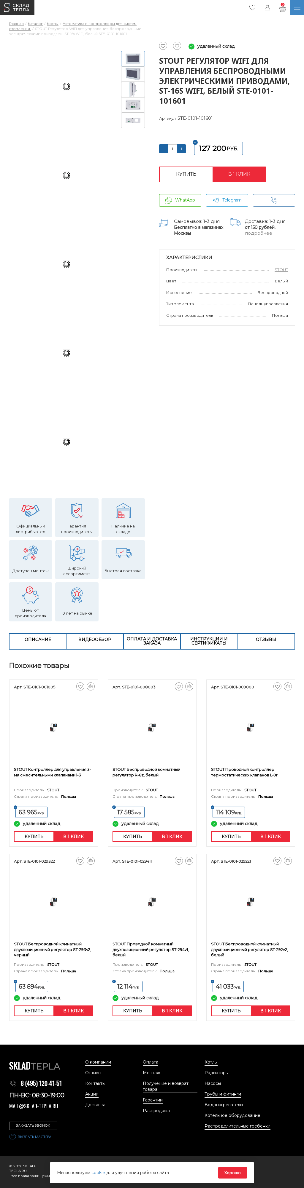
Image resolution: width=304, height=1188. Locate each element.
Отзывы (266, 639)
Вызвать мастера (34, 1136)
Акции (92, 1094)
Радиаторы (217, 1072)
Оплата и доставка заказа (152, 641)
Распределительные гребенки (237, 1126)
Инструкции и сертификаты (209, 641)
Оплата (150, 1062)
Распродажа (156, 1110)
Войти (267, 7)
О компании (98, 1062)
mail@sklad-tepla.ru (33, 1106)
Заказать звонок (33, 1125)
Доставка (95, 1104)
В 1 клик (239, 174)
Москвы (182, 233)
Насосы (213, 1083)
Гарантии (153, 1100)
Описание (38, 639)
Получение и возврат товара (166, 1086)
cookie (98, 1172)
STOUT (281, 269)
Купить (186, 174)
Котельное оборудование (232, 1115)
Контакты (95, 1083)
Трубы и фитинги (223, 1094)
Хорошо (232, 1172)
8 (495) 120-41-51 (41, 1083)
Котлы (211, 1062)
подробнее (258, 233)
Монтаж (151, 1072)
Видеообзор (94, 639)
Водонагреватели (224, 1104)
